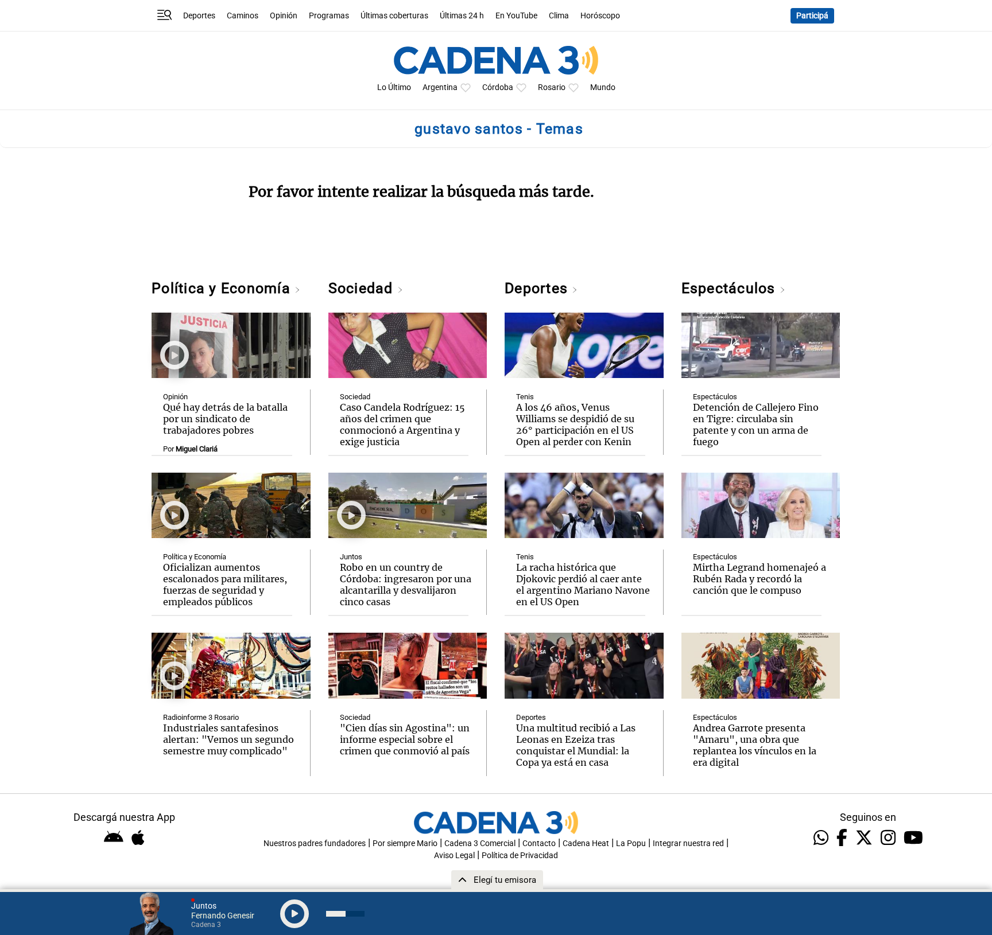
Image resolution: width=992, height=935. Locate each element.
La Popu (631, 843)
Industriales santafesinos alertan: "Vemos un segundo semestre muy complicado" (228, 739)
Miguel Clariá (197, 449)
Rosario (551, 87)
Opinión (283, 16)
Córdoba (497, 87)
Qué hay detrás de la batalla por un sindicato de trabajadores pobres (225, 419)
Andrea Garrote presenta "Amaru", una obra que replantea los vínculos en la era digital (754, 745)
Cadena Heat (586, 843)
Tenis (525, 396)
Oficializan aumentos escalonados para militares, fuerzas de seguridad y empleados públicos (225, 584)
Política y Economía (223, 288)
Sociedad (362, 288)
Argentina (440, 87)
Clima (559, 16)
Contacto (539, 843)
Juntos (351, 556)
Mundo (602, 87)
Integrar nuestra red (688, 843)
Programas (329, 16)
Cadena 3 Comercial (480, 843)
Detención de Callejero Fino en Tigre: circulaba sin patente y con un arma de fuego (756, 424)
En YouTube (516, 16)
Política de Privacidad (520, 855)
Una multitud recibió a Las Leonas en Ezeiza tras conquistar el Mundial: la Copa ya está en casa (576, 745)
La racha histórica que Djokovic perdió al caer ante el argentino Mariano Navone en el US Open (583, 584)
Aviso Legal (454, 855)
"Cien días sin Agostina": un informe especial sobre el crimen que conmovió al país (405, 739)
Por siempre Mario (405, 843)
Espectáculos (730, 288)
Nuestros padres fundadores (315, 843)
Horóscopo (600, 16)
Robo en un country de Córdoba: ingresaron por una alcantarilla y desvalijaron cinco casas (405, 584)
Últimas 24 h (462, 16)
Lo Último (394, 87)
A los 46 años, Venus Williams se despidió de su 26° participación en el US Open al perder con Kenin (575, 424)
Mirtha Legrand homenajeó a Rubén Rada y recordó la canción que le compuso (759, 579)
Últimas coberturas (394, 16)
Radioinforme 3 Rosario (201, 717)
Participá (812, 16)
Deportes (199, 16)
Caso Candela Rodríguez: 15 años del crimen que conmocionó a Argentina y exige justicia (402, 424)
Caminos (242, 16)
